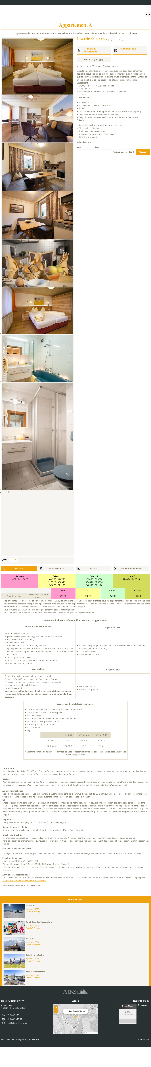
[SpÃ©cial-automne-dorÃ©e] (15, 984)
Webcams (39, 2)
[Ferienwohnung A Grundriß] (37, 523)
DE (148, 2)
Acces (26, 2)
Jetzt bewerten (127, 1021)
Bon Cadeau (13, 2)
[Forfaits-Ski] (15, 917)
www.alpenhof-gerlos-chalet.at (27, 1040)
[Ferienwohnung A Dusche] (37, 437)
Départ (97, 147)
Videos (52, 2)
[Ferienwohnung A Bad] (37, 359)
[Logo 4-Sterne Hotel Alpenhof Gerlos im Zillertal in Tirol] (75, 11)
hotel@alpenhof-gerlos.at (16, 1023)
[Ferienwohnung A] (37, 67)
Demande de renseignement (91, 50)
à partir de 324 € (33, 975)
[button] (75, 1017)
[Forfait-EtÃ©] (15, 951)
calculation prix (128, 48)
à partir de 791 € (33, 958)
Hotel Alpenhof (127, 1017)
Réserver (143, 152)
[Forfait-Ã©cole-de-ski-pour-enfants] (15, 934)
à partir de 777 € (32, 942)
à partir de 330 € (33, 925)
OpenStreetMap (92, 1033)
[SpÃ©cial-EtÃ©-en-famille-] (15, 967)
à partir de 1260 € (33, 909)
